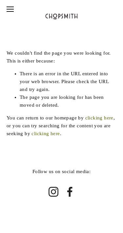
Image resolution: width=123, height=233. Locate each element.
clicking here (99, 117)
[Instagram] (53, 192)
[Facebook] (70, 192)
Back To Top (61, 221)
